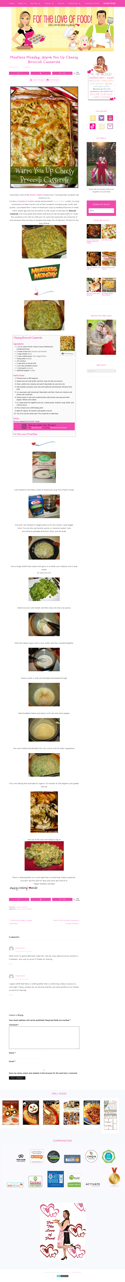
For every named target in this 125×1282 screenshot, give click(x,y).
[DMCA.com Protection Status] (62, 1278)
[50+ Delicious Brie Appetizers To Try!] (71, 1126)
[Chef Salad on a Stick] (109, 238)
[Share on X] (41, 73)
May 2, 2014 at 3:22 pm (22, 979)
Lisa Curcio (20, 948)
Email (12, 1061)
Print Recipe (53, 80)
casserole (23, 909)
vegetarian (29, 909)
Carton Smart (59, 201)
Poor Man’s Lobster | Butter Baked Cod (94, 294)
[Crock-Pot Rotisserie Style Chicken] (94, 265)
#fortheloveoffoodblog (58, 428)
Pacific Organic (36, 195)
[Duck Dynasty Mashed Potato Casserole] (109, 291)
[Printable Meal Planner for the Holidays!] (110, 1131)
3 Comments (26, 67)
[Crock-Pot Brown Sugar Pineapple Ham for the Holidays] (94, 238)
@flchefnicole (37, 428)
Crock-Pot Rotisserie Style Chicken (94, 268)
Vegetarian (25, 907)
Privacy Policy (77, 1272)
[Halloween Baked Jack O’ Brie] (31, 1126)
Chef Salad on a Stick (107, 240)
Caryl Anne (20, 976)
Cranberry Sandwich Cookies (21, 201)
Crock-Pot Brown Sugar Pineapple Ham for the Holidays (93, 241)
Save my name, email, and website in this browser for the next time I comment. (43, 1073)
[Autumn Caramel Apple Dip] (51, 1126)
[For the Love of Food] (62, 51)
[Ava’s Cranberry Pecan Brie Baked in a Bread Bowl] (92, 1126)
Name (12, 1053)
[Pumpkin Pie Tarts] (10, 1126)
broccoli (18, 909)
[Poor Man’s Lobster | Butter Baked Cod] (94, 291)
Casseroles (18, 907)
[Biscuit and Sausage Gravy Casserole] (109, 265)
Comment (14, 1025)
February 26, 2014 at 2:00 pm (23, 951)
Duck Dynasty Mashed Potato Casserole (107, 294)
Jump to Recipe (38, 80)
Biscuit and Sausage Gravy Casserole (108, 268)
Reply (11, 964)
